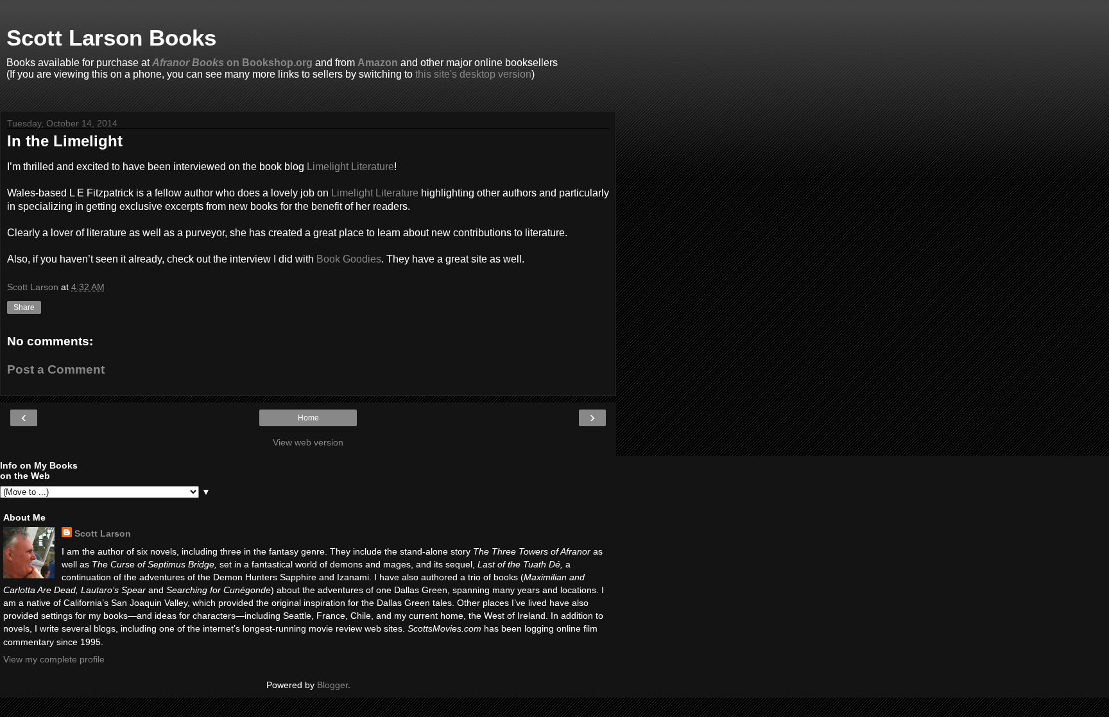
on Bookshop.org (232, 62)
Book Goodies (348, 259)
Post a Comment (56, 369)
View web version (308, 442)
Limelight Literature (350, 166)
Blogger (332, 685)
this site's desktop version (473, 74)
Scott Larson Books (111, 38)
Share (24, 307)
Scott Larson (102, 533)
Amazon (377, 62)
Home (308, 417)
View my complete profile (54, 659)
